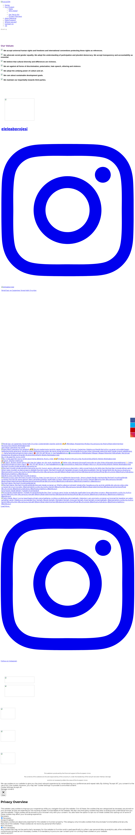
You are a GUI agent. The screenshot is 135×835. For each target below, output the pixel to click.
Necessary (7, 818)
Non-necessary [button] (7, 826)
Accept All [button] (18, 787)
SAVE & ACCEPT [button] (7, 833)
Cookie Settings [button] (7, 787)
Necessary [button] (5, 816)
